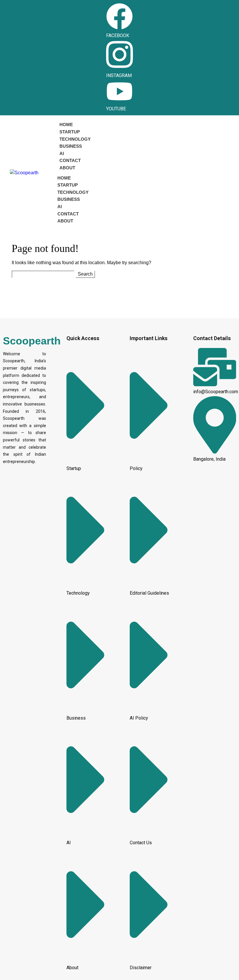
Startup (69, 131)
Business (70, 146)
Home (66, 124)
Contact (70, 160)
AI (61, 153)
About (67, 167)
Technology (75, 139)
